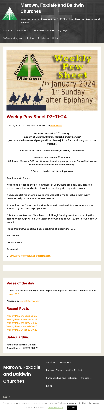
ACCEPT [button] (72, 407)
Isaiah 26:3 (13, 294)
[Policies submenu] (48, 38)
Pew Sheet (56, 125)
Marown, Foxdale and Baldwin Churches (21, 374)
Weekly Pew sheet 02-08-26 (21, 326)
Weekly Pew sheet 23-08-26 (21, 316)
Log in (6, 397)
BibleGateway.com (30, 301)
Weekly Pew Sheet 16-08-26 (21, 319)
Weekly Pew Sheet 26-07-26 (21, 330)
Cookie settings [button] (55, 407)
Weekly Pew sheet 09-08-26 (21, 323)
